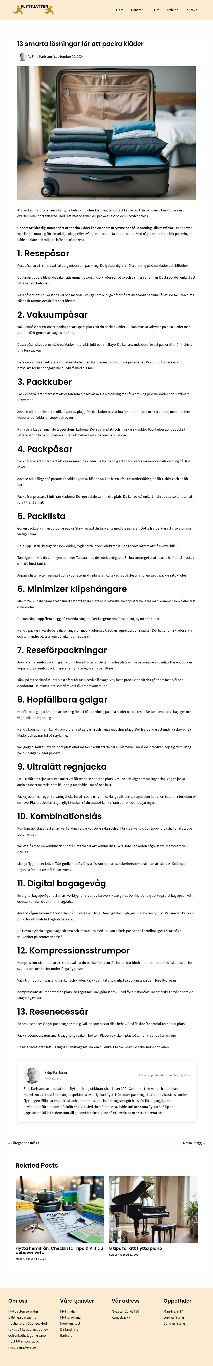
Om (156, 10)
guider (20, 1259)
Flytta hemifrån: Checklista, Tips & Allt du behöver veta (59, 1250)
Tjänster (136, 10)
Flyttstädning (70, 1317)
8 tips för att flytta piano (135, 1248)
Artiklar (172, 10)
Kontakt (191, 10)
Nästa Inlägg (194, 1143)
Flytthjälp (67, 1311)
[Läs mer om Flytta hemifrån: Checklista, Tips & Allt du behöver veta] (60, 1209)
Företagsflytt (70, 1323)
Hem (119, 10)
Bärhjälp (66, 1335)
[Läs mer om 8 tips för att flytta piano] (153, 1209)
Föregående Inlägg (23, 1143)
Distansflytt (69, 1329)
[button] (145, 10)
